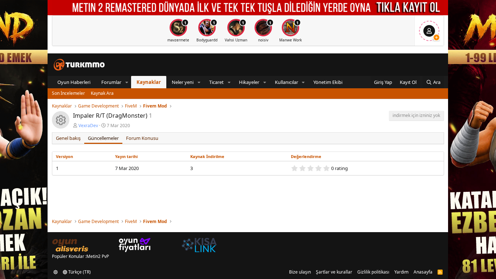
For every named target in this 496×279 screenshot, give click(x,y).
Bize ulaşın (300, 272)
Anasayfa (423, 272)
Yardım (401, 272)
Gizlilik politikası (373, 272)
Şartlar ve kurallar (334, 272)
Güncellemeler (103, 138)
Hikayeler (249, 82)
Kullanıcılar (286, 82)
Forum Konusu (142, 138)
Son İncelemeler (68, 93)
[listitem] (178, 31)
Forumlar (111, 82)
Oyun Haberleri (73, 82)
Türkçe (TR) (79, 272)
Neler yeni (183, 82)
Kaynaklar (149, 82)
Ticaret (216, 82)
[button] (126, 82)
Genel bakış (68, 138)
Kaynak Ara (102, 93)
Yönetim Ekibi (327, 82)
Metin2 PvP (97, 256)
